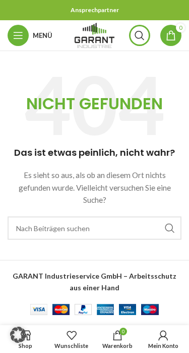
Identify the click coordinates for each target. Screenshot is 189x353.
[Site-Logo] (95, 34)
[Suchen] (139, 35)
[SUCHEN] (169, 228)
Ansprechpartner (95, 10)
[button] (18, 335)
